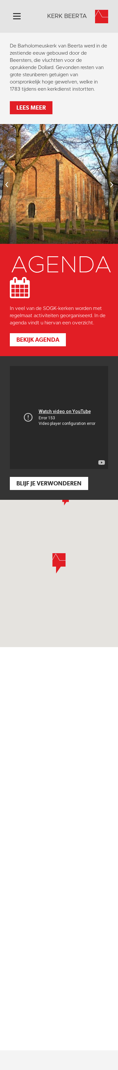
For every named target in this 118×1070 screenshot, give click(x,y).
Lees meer (31, 107)
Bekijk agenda (37, 339)
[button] (65, 500)
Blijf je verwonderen (49, 483)
